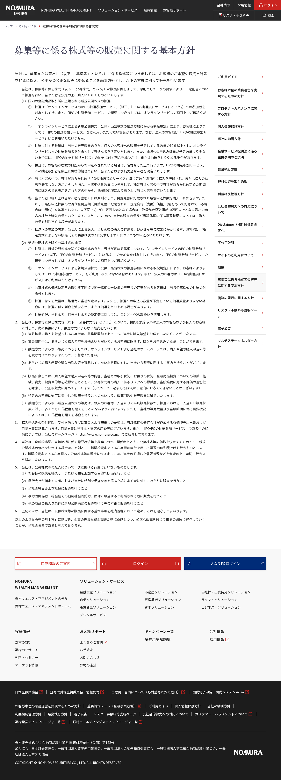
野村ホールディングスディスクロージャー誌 (105, 721)
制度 (221, 267)
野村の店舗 (88, 665)
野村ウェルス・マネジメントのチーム (43, 605)
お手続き (86, 649)
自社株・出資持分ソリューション (226, 591)
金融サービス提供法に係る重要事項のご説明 (237, 154)
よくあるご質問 (91, 642)
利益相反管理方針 (231, 193)
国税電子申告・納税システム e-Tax (218, 691)
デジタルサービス (93, 614)
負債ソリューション (94, 599)
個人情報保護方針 (231, 126)
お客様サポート (93, 631)
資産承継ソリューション (163, 599)
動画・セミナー (26, 657)
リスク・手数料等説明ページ (237, 313)
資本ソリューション (159, 607)
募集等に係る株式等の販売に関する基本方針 (237, 282)
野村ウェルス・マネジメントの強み (41, 598)
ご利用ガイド (227, 76)
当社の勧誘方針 (229, 138)
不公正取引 (226, 242)
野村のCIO (22, 642)
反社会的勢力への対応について (237, 209)
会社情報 (223, 4)
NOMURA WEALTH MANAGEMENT (36, 584)
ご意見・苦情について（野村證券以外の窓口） (145, 691)
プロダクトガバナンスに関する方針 (237, 111)
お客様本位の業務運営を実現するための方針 (237, 92)
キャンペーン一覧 (159, 631)
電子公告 (224, 328)
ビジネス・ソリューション (221, 607)
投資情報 (22, 631)
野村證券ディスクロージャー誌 (38, 721)
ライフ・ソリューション (219, 599)
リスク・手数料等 (236, 15)
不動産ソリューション (161, 591)
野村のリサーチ (26, 649)
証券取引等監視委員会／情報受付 (74, 691)
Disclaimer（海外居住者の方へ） (237, 227)
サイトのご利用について (236, 254)
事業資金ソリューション (98, 607)
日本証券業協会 (26, 691)
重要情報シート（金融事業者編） (112, 705)
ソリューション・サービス (102, 581)
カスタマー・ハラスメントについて (221, 713)
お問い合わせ (90, 657)
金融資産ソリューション (98, 591)
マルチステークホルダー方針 (237, 343)
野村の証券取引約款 (232, 181)
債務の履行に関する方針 (236, 297)
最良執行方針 (227, 169)
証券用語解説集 (158, 639)
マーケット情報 (26, 665)
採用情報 (244, 4)
